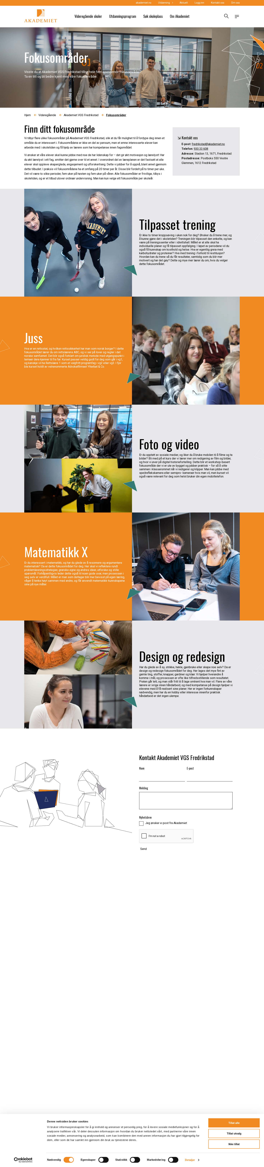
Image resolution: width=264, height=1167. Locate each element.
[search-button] (226, 16)
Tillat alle (234, 1122)
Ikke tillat (234, 1144)
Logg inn (199, 2)
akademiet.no (143, 2)
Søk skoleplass (153, 16)
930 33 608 (201, 148)
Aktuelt (184, 2)
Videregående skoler (88, 16)
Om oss (235, 2)
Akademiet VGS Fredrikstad (81, 115)
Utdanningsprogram (122, 16)
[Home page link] (40, 16)
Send (143, 849)
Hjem (27, 115)
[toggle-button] (237, 16)
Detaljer (190, 1159)
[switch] (103, 1160)
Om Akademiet (179, 16)
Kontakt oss (217, 2)
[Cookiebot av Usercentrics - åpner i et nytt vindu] (23, 1160)
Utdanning (164, 2)
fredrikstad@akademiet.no (208, 144)
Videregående (47, 115)
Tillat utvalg (234, 1133)
